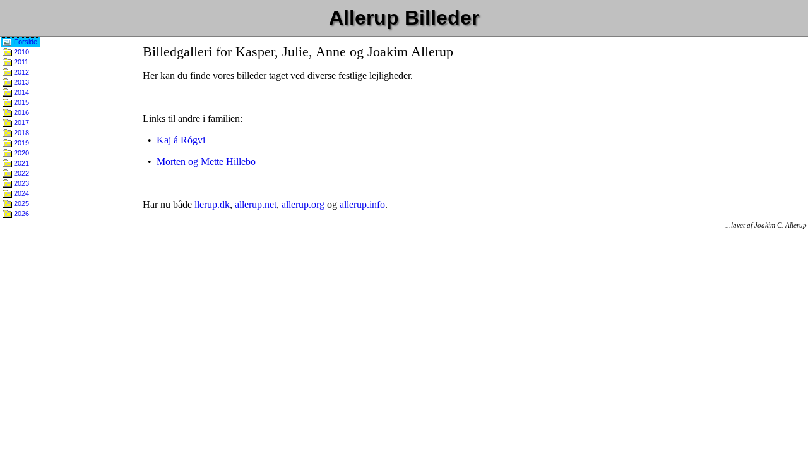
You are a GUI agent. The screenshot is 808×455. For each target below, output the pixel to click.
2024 (20, 193)
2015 (20, 102)
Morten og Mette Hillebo (206, 161)
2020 (20, 153)
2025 (20, 203)
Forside (24, 42)
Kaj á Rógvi (181, 140)
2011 (20, 62)
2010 (20, 52)
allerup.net (255, 204)
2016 (20, 112)
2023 (20, 183)
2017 (20, 122)
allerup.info (362, 204)
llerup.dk (212, 204)
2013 (20, 82)
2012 (20, 72)
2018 (20, 132)
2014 (20, 92)
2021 (20, 163)
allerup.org (303, 204)
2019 (20, 143)
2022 (20, 173)
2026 (20, 213)
